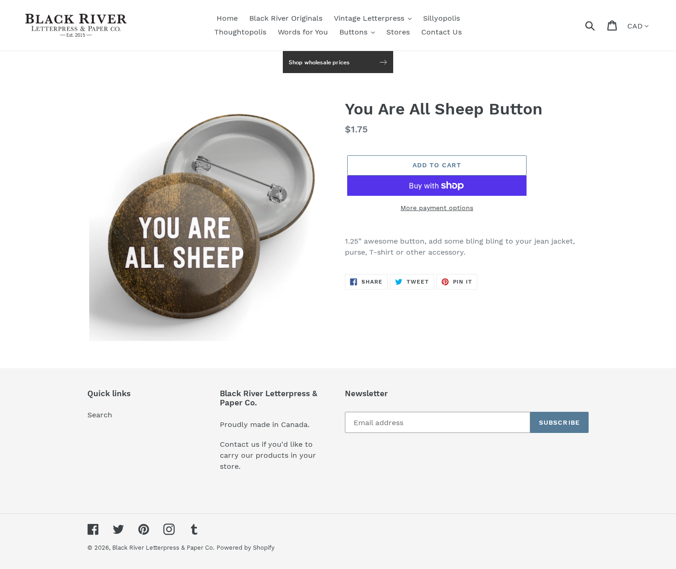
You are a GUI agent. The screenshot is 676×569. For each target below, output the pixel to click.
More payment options (437, 207)
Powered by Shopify (246, 547)
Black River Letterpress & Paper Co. (163, 547)
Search (99, 414)
